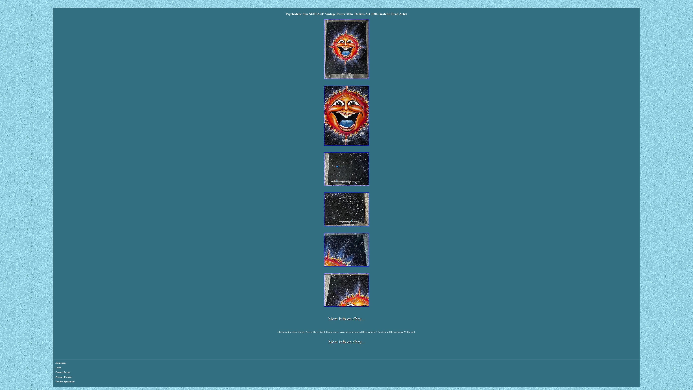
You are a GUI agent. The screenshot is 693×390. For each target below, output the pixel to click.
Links (58, 367)
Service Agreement (65, 381)
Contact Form (62, 372)
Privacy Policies (63, 377)
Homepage (60, 362)
